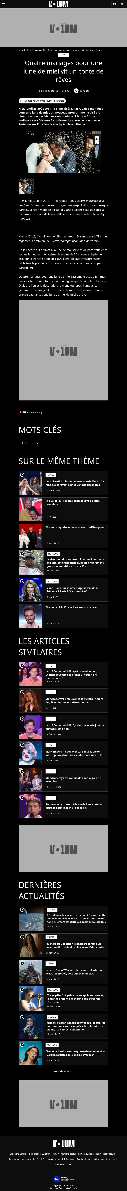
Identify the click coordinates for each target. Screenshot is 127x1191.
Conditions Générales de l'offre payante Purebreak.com (66, 1159)
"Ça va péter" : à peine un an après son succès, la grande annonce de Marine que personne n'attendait (75, 999)
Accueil (22, 50)
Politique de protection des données (24, 1159)
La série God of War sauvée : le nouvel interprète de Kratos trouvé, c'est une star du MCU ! (75, 971)
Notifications (98, 1159)
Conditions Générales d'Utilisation (24, 1154)
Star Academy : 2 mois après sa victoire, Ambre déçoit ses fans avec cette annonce (74, 700)
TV (44, 50)
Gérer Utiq (110, 1159)
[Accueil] (58, 4)
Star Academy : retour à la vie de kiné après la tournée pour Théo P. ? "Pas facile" (74, 806)
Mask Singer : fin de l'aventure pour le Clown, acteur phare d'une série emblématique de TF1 (74, 753)
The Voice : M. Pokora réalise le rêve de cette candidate (73, 502)
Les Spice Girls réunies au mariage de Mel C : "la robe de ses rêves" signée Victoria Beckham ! (75, 483)
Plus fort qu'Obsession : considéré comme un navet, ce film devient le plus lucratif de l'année (75, 945)
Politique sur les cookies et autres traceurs (96, 1154)
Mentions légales (68, 1154)
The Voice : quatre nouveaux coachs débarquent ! (76, 527)
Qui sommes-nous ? (50, 1154)
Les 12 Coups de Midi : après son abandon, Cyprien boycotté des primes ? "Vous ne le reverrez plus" (71, 675)
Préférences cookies (63, 1164)
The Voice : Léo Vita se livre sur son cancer (71, 607)
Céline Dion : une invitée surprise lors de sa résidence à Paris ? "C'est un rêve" (72, 589)
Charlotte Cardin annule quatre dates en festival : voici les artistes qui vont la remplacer (75, 1053)
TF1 (24, 443)
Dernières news (34, 50)
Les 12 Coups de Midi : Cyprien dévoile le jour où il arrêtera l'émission (76, 727)
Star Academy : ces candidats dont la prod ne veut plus (73, 779)
